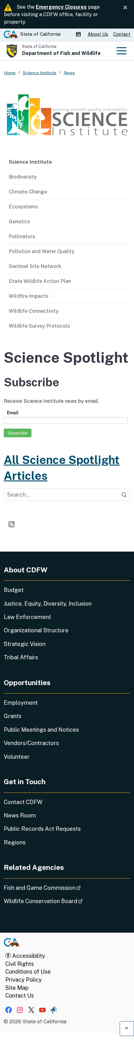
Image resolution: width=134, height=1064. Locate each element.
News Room (20, 815)
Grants (13, 716)
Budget (14, 590)
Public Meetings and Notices (41, 729)
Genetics (19, 221)
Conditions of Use (28, 971)
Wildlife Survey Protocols (39, 326)
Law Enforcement (27, 617)
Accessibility (28, 956)
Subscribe (17, 432)
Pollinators (22, 236)
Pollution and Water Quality (41, 251)
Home (10, 72)
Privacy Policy (23, 979)
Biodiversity (23, 177)
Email (12, 412)
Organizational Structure (36, 630)
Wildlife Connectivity (34, 311)
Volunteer (17, 756)
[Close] (125, 7)
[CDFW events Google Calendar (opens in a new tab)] (79, 34)
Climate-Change (28, 192)
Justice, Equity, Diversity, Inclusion (48, 603)
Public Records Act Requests (42, 828)
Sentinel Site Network (35, 266)
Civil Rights (19, 964)
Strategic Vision (24, 644)
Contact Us (19, 995)
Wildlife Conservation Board (60, 901)
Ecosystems (23, 206)
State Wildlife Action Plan (40, 281)
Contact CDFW (23, 802)
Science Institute (30, 162)
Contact (121, 34)
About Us (98, 34)
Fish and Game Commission (60, 887)
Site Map (16, 987)
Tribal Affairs (21, 657)
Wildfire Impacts (28, 296)
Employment (21, 702)
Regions (15, 842)
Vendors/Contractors (31, 743)
